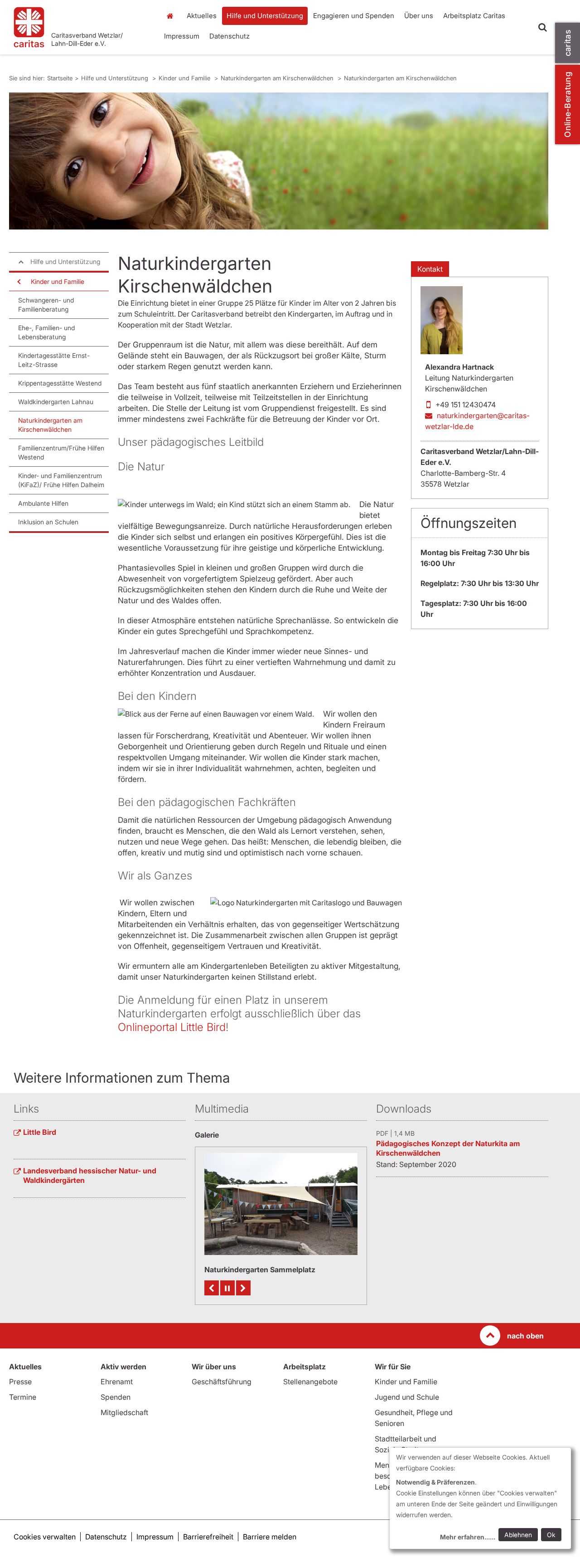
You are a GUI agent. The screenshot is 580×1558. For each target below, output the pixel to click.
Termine (22, 1397)
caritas (567, 42)
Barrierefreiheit (208, 1536)
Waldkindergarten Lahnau (55, 401)
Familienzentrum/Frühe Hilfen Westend (61, 452)
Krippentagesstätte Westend (60, 383)
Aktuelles (202, 15)
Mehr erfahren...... (467, 1537)
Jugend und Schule (407, 1397)
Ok (551, 1534)
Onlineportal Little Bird (172, 1027)
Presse (20, 1381)
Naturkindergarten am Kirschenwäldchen (278, 78)
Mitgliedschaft (124, 1412)
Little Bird (39, 1132)
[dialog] (480, 1498)
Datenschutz (229, 36)
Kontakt (430, 269)
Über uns (418, 15)
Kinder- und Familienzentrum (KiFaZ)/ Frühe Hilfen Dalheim (61, 480)
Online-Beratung (567, 104)
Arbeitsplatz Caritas (474, 15)
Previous (211, 1287)
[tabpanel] (278, 161)
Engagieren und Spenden (353, 15)
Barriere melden (269, 1536)
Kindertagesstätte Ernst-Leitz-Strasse (54, 360)
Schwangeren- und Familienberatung (46, 304)
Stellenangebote (310, 1381)
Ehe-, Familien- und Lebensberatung (46, 332)
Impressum (181, 36)
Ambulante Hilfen (43, 503)
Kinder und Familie (185, 78)
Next (243, 1287)
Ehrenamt (117, 1381)
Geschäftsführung (221, 1381)
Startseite (172, 15)
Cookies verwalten (45, 1536)
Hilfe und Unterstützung (265, 15)
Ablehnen (518, 1534)
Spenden (115, 1397)
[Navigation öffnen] (18, 282)
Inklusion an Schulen (48, 522)
